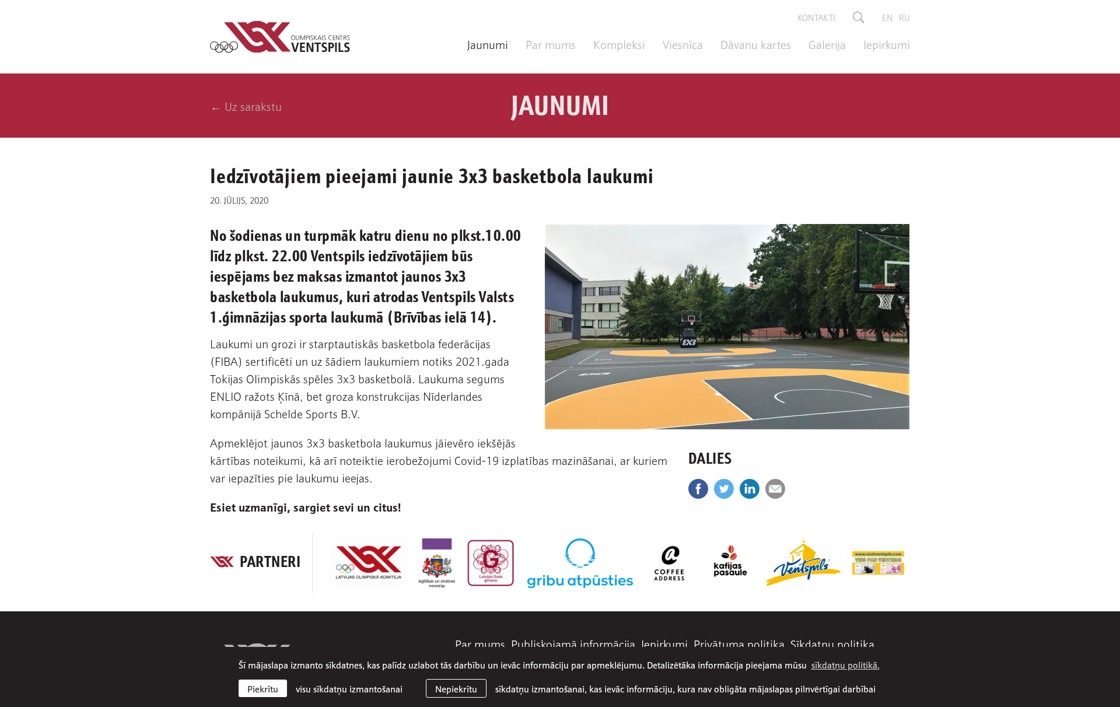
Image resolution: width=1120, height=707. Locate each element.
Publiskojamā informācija (573, 643)
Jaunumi (487, 43)
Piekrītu (262, 688)
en (887, 17)
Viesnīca (683, 43)
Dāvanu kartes (755, 43)
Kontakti (816, 17)
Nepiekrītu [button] (456, 688)
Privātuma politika (739, 643)
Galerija (827, 43)
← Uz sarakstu (246, 105)
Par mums (551, 43)
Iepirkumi (886, 43)
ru (904, 17)
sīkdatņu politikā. (845, 664)
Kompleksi (619, 43)
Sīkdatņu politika (832, 643)
